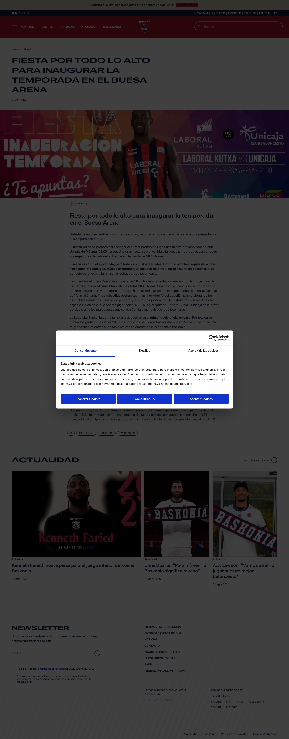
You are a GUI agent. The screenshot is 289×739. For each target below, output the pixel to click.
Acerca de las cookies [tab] (203, 350)
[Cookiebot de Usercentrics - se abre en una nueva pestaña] (211, 338)
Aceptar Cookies (201, 398)
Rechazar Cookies (87, 398)
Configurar (142, 398)
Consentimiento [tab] (86, 350)
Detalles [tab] (144, 350)
